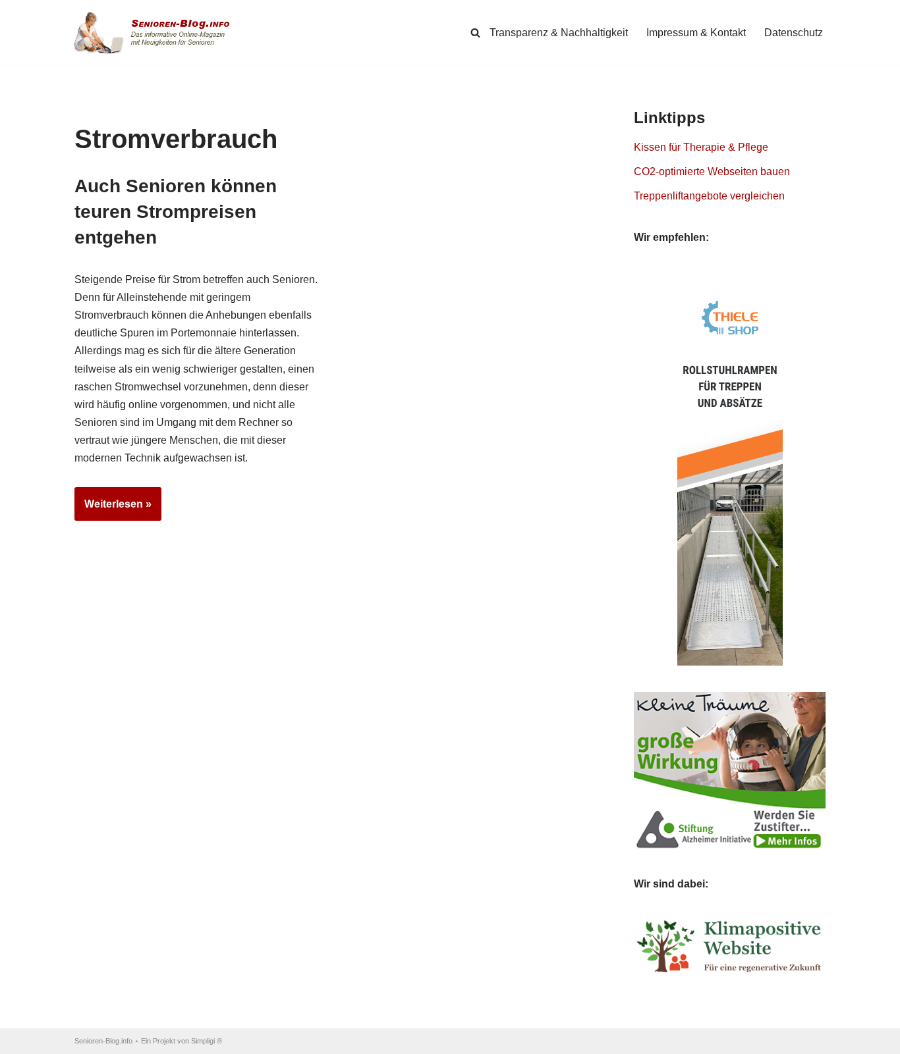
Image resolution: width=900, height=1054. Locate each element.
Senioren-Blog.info (103, 1041)
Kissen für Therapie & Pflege (701, 147)
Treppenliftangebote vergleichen (709, 195)
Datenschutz (793, 32)
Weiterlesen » (113, 509)
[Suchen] (475, 33)
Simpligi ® (206, 1041)
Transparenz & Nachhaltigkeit (559, 32)
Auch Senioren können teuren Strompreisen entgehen (175, 212)
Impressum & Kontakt (696, 32)
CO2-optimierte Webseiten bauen (712, 171)
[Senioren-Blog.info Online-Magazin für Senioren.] (156, 32)
